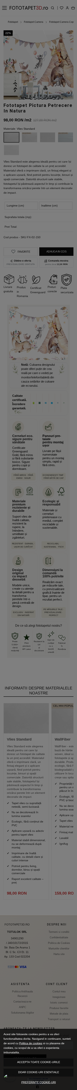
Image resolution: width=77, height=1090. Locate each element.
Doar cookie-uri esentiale (38, 1072)
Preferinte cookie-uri (38, 1082)
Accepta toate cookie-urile (38, 1062)
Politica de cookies (30, 1043)
